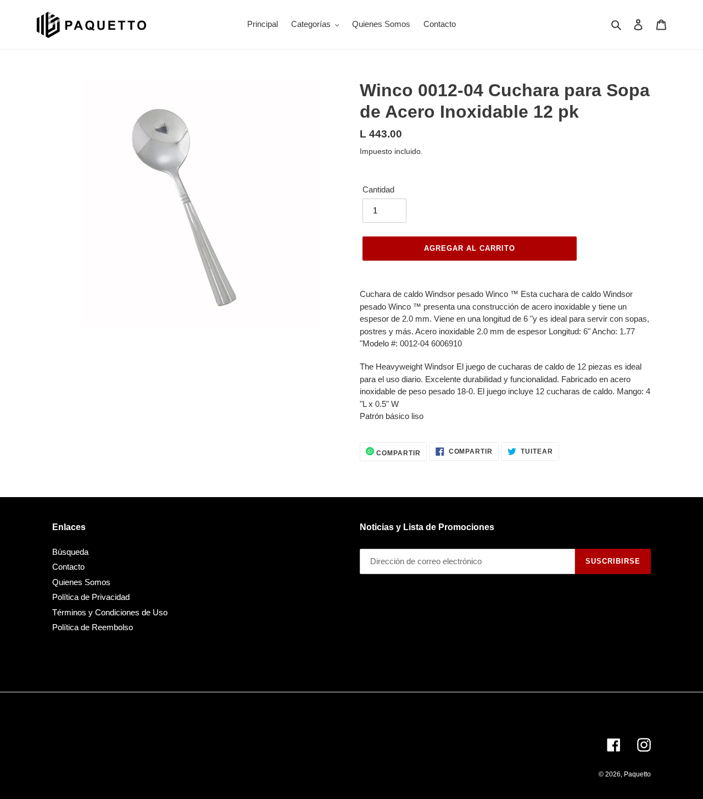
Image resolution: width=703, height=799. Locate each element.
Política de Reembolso (92, 627)
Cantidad (378, 189)
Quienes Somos (81, 582)
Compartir (397, 453)
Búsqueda (70, 551)
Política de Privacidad (91, 597)
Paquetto (637, 774)
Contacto (68, 566)
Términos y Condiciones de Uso (110, 612)
